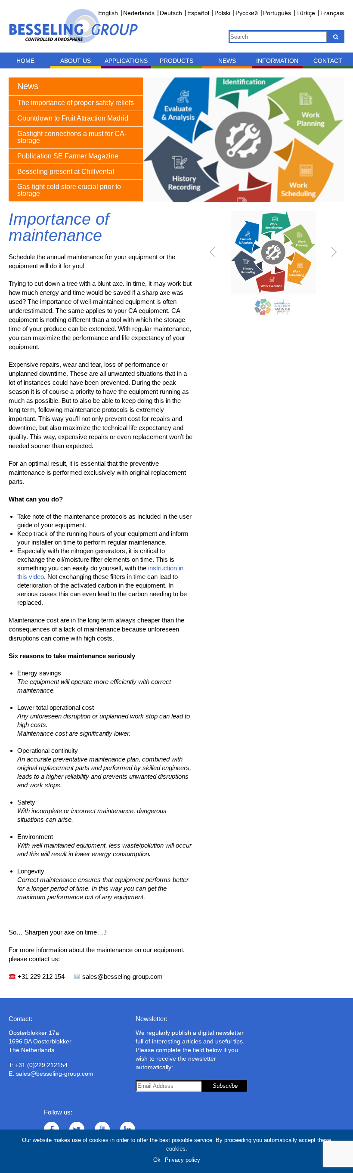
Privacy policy (182, 1160)
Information (277, 60)
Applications (126, 60)
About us (75, 60)
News (227, 60)
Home (25, 60)
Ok (157, 1160)
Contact (327, 60)
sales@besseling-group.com (54, 1073)
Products (176, 60)
